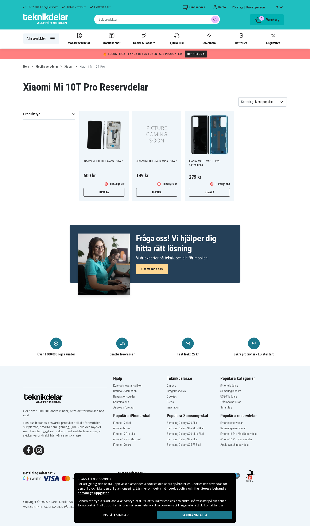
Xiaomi (68, 66)
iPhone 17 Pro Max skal (127, 439)
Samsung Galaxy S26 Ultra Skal (185, 433)
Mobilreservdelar (79, 43)
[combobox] (157, 19)
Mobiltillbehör (111, 43)
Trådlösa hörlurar (230, 402)
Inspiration (173, 407)
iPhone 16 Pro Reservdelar (236, 439)
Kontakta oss (121, 402)
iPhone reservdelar (231, 423)
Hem (26, 66)
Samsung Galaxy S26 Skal (182, 423)
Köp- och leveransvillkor (127, 385)
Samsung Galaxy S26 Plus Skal (185, 428)
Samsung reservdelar (233, 428)
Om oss (171, 385)
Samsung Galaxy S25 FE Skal (184, 444)
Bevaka (104, 192)
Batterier (241, 43)
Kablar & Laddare (144, 43)
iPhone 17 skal (122, 423)
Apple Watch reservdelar (234, 444)
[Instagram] (39, 450)
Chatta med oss (152, 269)
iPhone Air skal (122, 428)
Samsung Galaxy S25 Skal (182, 439)
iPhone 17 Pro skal (124, 433)
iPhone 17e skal (122, 444)
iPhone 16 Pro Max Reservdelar (238, 433)
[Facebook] (28, 450)
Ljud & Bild (176, 43)
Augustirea (273, 43)
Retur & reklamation (125, 391)
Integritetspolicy (176, 391)
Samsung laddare (230, 391)
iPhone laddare (229, 385)
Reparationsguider (124, 396)
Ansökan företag (123, 407)
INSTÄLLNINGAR (115, 515)
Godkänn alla (195, 515)
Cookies (172, 396)
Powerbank (209, 43)
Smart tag (226, 407)
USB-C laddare (228, 396)
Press (170, 402)
